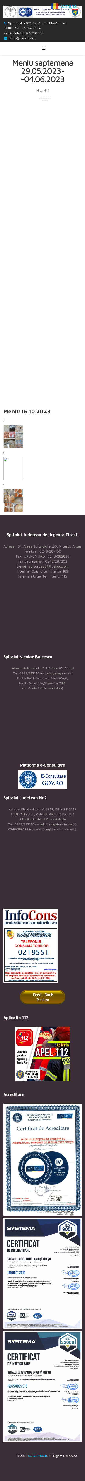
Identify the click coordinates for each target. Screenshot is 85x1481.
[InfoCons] (42, 946)
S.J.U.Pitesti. (38, 1456)
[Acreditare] (42, 1160)
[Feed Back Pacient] (42, 996)
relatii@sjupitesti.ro (22, 38)
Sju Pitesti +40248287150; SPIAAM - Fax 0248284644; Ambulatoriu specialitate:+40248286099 (35, 28)
